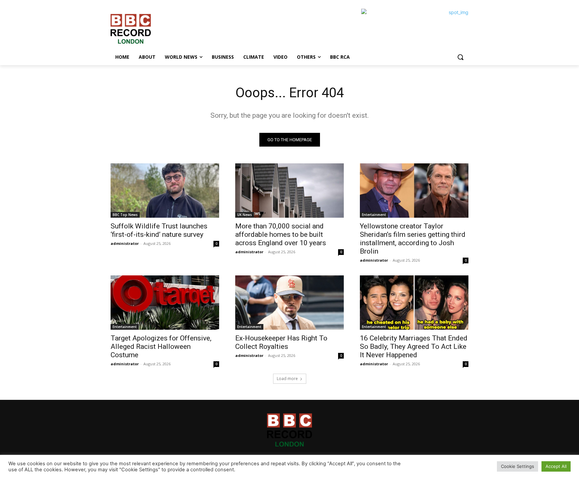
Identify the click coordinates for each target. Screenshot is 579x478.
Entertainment (374, 214)
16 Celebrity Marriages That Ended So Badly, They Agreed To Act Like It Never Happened (413, 346)
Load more (287, 378)
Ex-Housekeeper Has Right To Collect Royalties (281, 342)
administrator (125, 243)
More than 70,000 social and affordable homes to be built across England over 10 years (280, 234)
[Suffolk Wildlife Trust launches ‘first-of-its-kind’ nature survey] (165, 190)
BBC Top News (125, 214)
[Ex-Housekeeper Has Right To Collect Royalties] (289, 302)
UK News (244, 214)
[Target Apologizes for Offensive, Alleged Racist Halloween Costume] (165, 302)
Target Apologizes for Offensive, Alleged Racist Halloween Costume (161, 346)
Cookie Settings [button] (517, 466)
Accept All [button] (556, 466)
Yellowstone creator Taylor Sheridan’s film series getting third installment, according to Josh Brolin (412, 238)
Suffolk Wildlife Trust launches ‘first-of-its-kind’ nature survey (159, 230)
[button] (460, 57)
